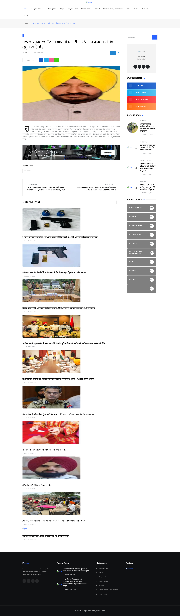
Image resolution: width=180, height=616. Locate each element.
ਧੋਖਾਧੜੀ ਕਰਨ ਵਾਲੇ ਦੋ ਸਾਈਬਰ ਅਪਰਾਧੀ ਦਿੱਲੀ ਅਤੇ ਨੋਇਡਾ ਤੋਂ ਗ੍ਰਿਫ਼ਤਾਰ (148, 187)
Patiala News (85, 9)
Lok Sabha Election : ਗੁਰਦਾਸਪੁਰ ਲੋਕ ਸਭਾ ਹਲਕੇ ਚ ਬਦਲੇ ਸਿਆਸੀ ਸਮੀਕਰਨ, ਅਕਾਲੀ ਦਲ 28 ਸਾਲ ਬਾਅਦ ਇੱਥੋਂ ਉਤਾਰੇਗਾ (46, 189)
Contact (26, 15)
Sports (136, 9)
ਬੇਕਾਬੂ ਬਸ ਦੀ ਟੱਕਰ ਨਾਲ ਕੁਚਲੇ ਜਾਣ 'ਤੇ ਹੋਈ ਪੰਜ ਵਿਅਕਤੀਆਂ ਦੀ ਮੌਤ (147, 147)
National (97, 9)
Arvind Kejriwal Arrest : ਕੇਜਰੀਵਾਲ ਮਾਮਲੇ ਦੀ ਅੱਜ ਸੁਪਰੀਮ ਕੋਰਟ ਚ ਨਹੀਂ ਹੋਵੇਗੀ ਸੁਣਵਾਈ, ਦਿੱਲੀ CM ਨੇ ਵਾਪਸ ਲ (96, 189)
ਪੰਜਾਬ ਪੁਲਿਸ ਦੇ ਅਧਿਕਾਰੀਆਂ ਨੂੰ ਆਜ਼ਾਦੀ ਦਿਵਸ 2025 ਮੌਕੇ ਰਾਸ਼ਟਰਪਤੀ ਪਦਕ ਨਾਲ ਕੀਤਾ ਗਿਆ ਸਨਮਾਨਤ (58, 414)
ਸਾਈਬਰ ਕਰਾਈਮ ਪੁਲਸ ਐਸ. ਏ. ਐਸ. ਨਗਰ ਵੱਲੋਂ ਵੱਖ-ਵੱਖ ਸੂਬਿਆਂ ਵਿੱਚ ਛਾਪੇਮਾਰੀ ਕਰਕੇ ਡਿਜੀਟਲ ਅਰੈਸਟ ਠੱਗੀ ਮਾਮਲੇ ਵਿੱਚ (63, 343)
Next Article (109, 184)
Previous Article (34, 184)
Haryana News (73, 9)
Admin (26, 53)
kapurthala (27, 171)
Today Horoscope (37, 9)
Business (145, 9)
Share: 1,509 (30, 60)
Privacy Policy (103, 594)
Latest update (51, 9)
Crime (128, 9)
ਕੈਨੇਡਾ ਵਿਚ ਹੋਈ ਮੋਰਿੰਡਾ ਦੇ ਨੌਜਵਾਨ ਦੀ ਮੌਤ (36, 485)
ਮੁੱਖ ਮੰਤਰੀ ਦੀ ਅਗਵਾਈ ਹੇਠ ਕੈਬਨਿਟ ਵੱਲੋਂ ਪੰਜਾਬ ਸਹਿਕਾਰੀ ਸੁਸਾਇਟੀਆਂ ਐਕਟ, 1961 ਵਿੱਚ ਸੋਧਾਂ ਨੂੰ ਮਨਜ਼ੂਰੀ (58, 379)
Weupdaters (100, 611)
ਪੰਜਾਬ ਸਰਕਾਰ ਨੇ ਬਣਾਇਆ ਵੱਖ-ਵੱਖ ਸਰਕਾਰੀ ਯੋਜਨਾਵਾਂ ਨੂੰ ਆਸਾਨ (44, 450)
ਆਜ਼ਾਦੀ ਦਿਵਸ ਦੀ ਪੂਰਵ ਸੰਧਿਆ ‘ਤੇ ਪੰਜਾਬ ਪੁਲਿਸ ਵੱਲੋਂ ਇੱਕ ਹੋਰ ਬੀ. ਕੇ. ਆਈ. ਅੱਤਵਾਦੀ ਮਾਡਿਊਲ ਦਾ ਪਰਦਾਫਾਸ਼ (60, 237)
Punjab (62, 9)
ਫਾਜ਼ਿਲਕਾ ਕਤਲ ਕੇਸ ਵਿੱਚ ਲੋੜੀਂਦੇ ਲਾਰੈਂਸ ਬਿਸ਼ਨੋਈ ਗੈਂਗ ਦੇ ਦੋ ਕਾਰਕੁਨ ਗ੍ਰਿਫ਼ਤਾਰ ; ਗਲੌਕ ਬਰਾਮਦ (54, 272)
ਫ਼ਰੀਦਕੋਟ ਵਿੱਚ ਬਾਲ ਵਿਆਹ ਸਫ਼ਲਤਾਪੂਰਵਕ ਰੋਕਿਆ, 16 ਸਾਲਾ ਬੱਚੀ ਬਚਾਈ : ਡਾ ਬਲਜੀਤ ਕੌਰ (53, 521)
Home (25, 9)
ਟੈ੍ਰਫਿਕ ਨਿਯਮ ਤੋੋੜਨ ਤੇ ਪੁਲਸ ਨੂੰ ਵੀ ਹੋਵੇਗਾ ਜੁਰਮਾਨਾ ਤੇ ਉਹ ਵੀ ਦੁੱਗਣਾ (45, 536)
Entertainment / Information (113, 9)
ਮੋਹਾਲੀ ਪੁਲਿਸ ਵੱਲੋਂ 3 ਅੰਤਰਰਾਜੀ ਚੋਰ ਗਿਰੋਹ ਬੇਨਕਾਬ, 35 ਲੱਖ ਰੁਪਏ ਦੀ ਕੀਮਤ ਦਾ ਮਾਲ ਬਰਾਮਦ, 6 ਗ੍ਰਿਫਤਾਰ (58, 308)
